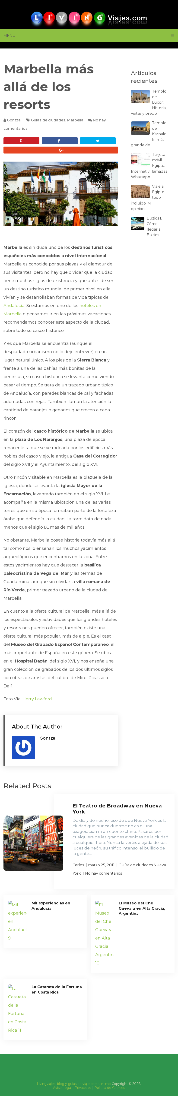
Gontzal (14, 120)
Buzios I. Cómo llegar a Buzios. (154, 226)
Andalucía (14, 305)
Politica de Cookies (109, 1088)
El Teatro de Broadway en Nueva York (117, 809)
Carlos (78, 865)
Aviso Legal (62, 1088)
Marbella (75, 120)
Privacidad (83, 1088)
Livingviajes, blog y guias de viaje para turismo (74, 1084)
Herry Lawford (37, 699)
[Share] (60, 140)
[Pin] (21, 140)
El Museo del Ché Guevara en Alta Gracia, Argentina (142, 908)
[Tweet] (98, 140)
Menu (9, 35)
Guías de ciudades (48, 120)
